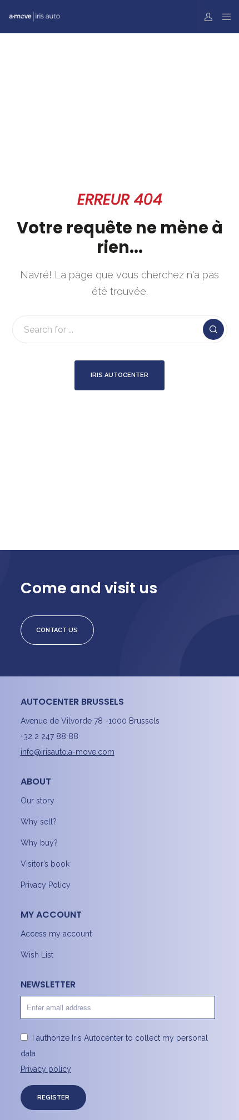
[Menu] (223, 16)
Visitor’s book (45, 863)
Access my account (56, 933)
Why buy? (39, 842)
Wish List (37, 954)
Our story (37, 800)
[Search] (213, 329)
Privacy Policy (46, 884)
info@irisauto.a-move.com (67, 751)
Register (53, 1097)
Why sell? (39, 821)
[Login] (205, 16)
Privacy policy (46, 1069)
